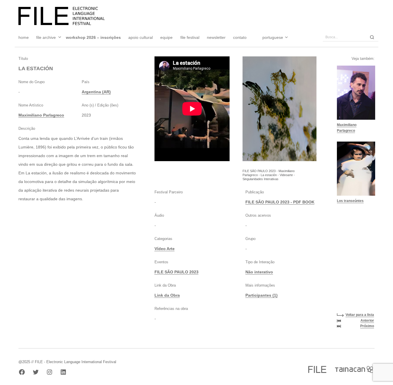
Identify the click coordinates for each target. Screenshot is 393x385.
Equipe (166, 37)
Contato (240, 37)
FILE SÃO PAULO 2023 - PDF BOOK (279, 202)
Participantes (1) (261, 295)
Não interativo (259, 272)
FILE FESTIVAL (189, 37)
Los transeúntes (350, 201)
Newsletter (216, 37)
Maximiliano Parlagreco (41, 115)
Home (23, 37)
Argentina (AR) (96, 91)
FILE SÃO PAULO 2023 (176, 272)
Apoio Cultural (140, 37)
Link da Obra (167, 295)
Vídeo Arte (164, 248)
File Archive (46, 37)
